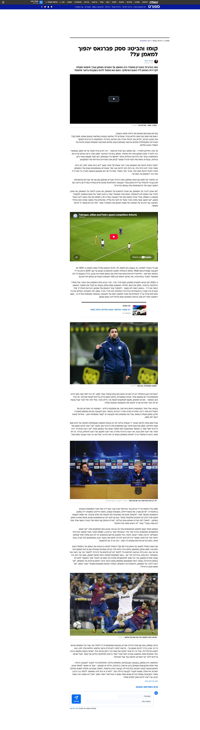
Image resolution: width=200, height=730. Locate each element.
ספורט (137, 2)
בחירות (129, 2)
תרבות (121, 2)
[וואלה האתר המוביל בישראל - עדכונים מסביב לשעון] (154, 2)
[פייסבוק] (41, 6)
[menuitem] (144, 2)
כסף (107, 2)
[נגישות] (3, 2)
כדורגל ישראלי (127, 7)
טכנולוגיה (78, 2)
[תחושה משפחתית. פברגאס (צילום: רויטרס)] (114, 355)
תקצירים (88, 7)
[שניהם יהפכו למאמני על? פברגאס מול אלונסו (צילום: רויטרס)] (114, 606)
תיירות (86, 2)
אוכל (101, 2)
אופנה (69, 2)
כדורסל (107, 7)
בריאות (94, 2)
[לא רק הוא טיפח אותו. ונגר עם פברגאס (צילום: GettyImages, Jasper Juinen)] (114, 472)
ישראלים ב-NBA (98, 7)
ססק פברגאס (153, 681)
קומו (146, 681)
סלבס (114, 2)
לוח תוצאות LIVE (140, 7)
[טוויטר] (45, 6)
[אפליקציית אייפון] (48, 6)
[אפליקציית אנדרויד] (51, 6)
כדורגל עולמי (116, 7)
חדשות (145, 2)
